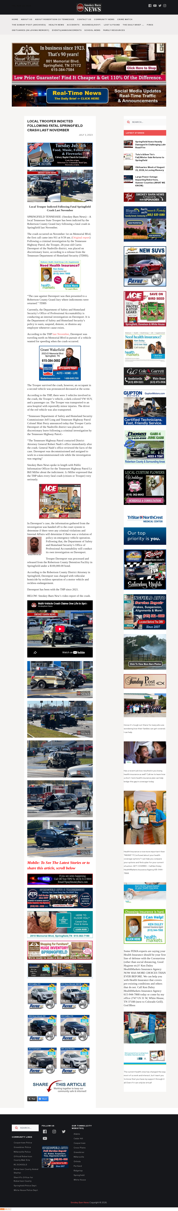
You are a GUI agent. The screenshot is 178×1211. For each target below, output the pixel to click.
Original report (81, 243)
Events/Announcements (67, 30)
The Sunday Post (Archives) (29, 25)
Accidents (73, 25)
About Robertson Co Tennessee (54, 19)
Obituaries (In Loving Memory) (30, 30)
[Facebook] (150, 5)
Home (15, 19)
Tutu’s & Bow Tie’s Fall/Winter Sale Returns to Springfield (149, 163)
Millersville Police (22, 1158)
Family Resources (114, 30)
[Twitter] (159, 5)
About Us (26, 19)
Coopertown (80, 1149)
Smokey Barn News (80, 1208)
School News (92, 30)
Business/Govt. (91, 25)
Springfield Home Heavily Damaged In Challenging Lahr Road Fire (150, 150)
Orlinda (77, 1167)
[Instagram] (164, 5)
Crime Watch (124, 19)
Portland (78, 1172)
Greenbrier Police (22, 1153)
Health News (56, 25)
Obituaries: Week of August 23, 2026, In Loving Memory (150, 175)
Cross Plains (80, 1154)
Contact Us (84, 19)
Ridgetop (78, 1176)
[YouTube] (45, 1144)
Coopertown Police (23, 1149)
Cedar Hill (78, 1144)
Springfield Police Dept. (25, 1191)
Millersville (79, 1163)
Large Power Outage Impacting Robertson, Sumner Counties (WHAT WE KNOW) (150, 187)
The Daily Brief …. (133, 25)
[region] (145, 203)
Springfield (79, 1181)
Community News (104, 19)
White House (80, 1186)
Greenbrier (79, 1158)
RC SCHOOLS (20, 1170)
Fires (150, 25)
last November (61, 340)
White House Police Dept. (26, 1196)
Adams (77, 1140)
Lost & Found (112, 25)
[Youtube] (155, 5)
